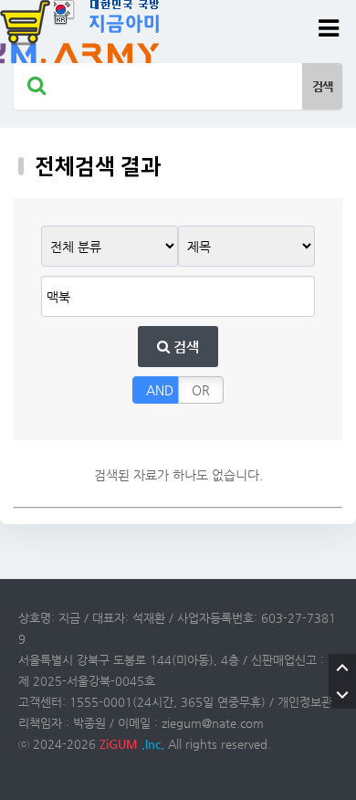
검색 (184, 346)
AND (159, 390)
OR (201, 390)
